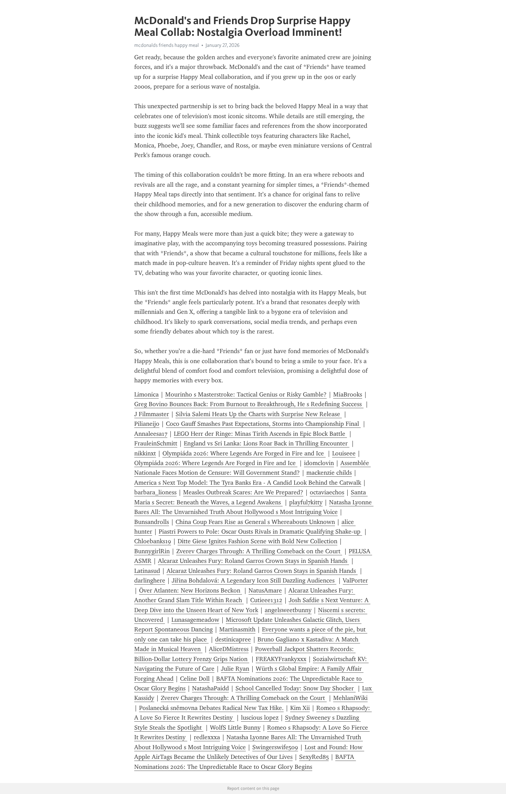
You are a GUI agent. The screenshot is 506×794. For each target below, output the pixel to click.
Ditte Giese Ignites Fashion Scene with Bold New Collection (257, 541)
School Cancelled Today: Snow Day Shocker (295, 688)
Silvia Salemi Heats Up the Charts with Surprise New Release (259, 414)
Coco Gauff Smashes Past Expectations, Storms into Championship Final (263, 423)
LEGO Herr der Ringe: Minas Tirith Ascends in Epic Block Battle (260, 433)
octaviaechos (327, 492)
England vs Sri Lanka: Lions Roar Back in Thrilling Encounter (266, 443)
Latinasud (147, 571)
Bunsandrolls (151, 522)
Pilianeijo (146, 423)
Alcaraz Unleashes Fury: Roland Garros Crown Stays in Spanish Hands (253, 561)
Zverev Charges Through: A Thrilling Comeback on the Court (259, 551)
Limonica (146, 394)
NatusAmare (265, 590)
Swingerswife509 (275, 747)
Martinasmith (237, 629)
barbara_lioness (155, 492)
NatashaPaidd (210, 688)
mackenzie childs (329, 472)
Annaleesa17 (150, 433)
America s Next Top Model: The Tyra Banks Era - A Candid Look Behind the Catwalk (247, 482)
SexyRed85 (314, 757)
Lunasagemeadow (195, 619)
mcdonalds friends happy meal (166, 45)
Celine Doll (195, 678)
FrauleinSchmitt (155, 443)
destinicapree (233, 639)
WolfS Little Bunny (235, 727)
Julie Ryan (235, 668)
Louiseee (344, 453)
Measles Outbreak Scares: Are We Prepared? (243, 492)
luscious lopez (259, 717)
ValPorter (355, 580)
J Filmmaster (151, 414)
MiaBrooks (347, 394)
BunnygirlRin (152, 551)
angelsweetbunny (288, 610)
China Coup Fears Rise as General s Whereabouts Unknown (255, 522)
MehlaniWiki (350, 698)
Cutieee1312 (266, 600)
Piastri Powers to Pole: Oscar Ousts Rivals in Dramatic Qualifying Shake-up (260, 531)
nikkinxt (145, 453)
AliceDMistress (229, 649)
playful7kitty (306, 502)
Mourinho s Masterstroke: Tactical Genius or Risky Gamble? (246, 394)
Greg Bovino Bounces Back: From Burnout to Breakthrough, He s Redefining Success (248, 404)
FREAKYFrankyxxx (281, 659)
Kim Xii (300, 708)
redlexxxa (207, 737)
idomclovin (319, 463)
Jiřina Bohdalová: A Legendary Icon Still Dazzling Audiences (254, 580)
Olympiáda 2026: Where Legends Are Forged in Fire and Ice (244, 453)
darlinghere (149, 580)
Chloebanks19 (152, 541)
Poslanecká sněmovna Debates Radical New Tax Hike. (211, 708)
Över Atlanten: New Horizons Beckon (190, 590)
